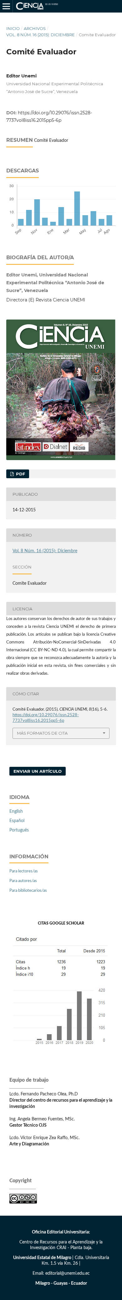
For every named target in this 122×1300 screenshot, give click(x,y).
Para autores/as (23, 881)
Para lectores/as (23, 871)
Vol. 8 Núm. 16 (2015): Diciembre (40, 34)
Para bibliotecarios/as (28, 891)
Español (16, 821)
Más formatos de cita (42, 733)
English (16, 811)
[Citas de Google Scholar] (61, 1050)
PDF (20, 473)
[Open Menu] (6, 6)
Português (19, 830)
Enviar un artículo (37, 771)
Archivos (35, 28)
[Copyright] (23, 1202)
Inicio (13, 28)
